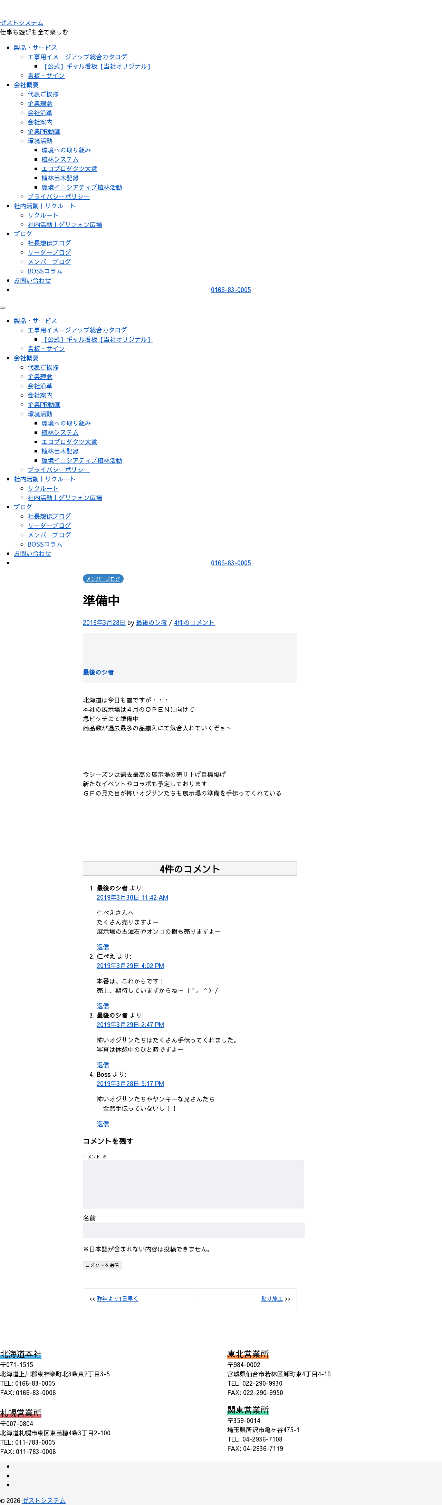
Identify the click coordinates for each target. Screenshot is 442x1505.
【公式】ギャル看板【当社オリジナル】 (97, 66)
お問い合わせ (32, 280)
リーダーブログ (49, 252)
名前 (89, 1217)
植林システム (60, 159)
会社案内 (40, 122)
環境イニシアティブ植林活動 (81, 187)
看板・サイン (46, 75)
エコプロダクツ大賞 (69, 168)
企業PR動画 (44, 131)
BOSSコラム (45, 271)
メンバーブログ (49, 261)
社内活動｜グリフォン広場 (65, 224)
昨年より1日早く (117, 1298)
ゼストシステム (22, 22)
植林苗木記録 (60, 177)
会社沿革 (40, 112)
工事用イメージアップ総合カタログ (77, 56)
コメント (95, 1156)
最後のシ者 (151, 622)
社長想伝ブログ (49, 243)
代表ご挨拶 (43, 94)
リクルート (43, 215)
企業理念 (40, 103)
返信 (103, 947)
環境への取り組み (66, 150)
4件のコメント (194, 622)
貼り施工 (272, 1298)
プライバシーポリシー (59, 196)
